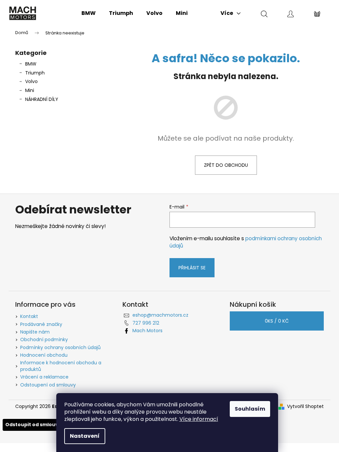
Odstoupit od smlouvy (33, 424)
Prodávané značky (41, 324)
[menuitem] (88, 13)
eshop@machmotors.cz (160, 315)
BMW (30, 64)
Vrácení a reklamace (44, 377)
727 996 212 (145, 323)
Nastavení (85, 436)
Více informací (198, 419)
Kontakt (29, 316)
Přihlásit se (192, 267)
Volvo (31, 81)
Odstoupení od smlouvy (48, 385)
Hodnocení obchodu (44, 355)
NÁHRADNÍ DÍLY (41, 99)
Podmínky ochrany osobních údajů (60, 347)
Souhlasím (250, 409)
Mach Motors (147, 330)
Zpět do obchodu (226, 165)
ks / (277, 321)
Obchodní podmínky (44, 339)
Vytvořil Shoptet (305, 406)
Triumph (35, 72)
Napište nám (35, 332)
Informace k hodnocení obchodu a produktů (60, 365)
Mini (29, 90)
